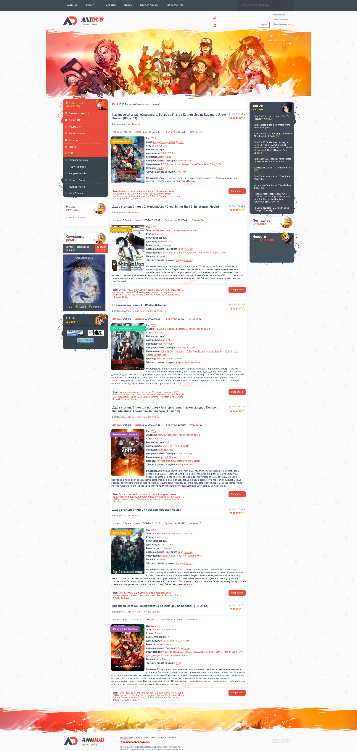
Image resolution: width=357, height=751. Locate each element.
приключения (160, 142)
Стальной (124, 392)
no (128, 193)
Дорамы (73, 140)
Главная (70, 723)
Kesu (208, 252)
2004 (153, 226)
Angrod (180, 362)
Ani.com (126, 737)
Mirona (177, 164)
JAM (241, 652)
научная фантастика (186, 230)
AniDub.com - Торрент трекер (83, 20)
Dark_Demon (199, 351)
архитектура (120, 496)
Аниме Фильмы (132, 124)
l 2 (182, 289)
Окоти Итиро (184, 648)
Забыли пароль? (281, 19)
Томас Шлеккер (172, 655)
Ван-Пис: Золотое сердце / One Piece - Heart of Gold (273, 117)
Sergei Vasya (196, 164)
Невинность (152, 289)
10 (202, 220)
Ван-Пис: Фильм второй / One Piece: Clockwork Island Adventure (272, 160)
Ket (227, 351)
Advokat (173, 252)
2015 (153, 431)
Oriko (223, 252)
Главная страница (79, 113)
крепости (151, 191)
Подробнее (237, 191)
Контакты (88, 718)
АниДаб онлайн (77, 173)
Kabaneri (135, 193)
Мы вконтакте (77, 186)
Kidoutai (142, 496)
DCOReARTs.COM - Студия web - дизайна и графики (282, 741)
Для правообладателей (135, 742)
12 (197, 619)
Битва (160, 191)
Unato (144, 193)
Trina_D (213, 164)
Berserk (185, 164)
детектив (170, 230)
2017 (153, 325)
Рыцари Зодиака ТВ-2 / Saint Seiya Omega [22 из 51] (271, 209)
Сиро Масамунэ (185, 249)
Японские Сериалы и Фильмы (150, 311)
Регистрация (279, 15)
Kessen (152, 193)
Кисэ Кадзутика (165, 449)
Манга (72, 146)
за (166, 191)
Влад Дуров (199, 652)
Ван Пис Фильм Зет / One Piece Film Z (273, 169)
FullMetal (145, 392)
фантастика (182, 329)
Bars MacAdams (177, 351)
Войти (264, 25)
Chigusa (216, 252)
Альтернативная (167, 494)
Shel (177, 289)
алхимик (135, 392)
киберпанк (158, 230)
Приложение (165, 720)
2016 (153, 626)
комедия (157, 329)
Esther (219, 652)
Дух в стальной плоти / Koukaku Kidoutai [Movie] (146, 510)
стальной (139, 191)
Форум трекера (77, 166)
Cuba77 (185, 655)
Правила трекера (78, 160)
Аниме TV (129, 417)
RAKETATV (181, 172)
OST (71, 153)
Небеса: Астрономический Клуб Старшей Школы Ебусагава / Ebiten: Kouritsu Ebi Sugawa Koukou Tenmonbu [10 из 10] (272, 198)
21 (201, 132)
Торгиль (188, 652)
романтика (168, 329)
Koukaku (132, 496)
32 (199, 319)
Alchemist (157, 392)
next (293, 117)
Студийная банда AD (171, 652)
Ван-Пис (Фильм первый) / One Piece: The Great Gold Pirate (273, 135)
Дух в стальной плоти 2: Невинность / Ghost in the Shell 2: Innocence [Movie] (165, 206)
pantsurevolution (184, 461)
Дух (121, 289)
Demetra (210, 652)
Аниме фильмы (77, 133)
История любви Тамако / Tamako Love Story (273, 186)
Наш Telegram (76, 193)
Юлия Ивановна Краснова (170, 358)
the (172, 289)
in (169, 289)
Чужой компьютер (282, 24)
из (132, 191)
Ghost (163, 289)
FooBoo (160, 168)
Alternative (160, 496)
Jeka (159, 659)
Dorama (167, 392)
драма (171, 142)
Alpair (125, 619)
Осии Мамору (164, 245)
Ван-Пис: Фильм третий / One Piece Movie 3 (272, 177)
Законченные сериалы (148, 417)
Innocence (118, 292)
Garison (157, 355)
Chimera (127, 132)
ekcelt (197, 461)
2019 (153, 138)
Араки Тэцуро (164, 157)
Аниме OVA (75, 126)
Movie (160, 193)
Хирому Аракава (186, 347)
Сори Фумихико (165, 343)
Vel (219, 164)
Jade (206, 164)
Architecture (173, 496)
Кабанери (124, 191)
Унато (172, 191)
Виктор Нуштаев (187, 252)
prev (293, 121)
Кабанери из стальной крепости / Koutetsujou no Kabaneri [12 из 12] (160, 606)
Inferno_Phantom (215, 351)
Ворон (166, 355)
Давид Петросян (154, 655)
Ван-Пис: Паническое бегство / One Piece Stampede (272, 126)
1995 (153, 529)
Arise (150, 496)
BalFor (235, 652)
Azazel (164, 252)
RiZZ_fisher (167, 164)
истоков (152, 494)
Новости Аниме (77, 180)
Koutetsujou (119, 193)
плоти (141, 289)
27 (201, 425)
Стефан (201, 252)
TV (182, 496)
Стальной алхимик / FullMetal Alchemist (140, 305)
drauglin (170, 461)
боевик (180, 142)
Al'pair (179, 663)
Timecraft (166, 659)
